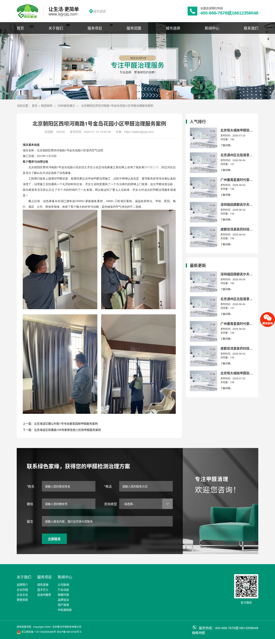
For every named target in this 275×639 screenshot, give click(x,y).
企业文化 (22, 595)
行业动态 (63, 589)
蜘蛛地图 (198, 632)
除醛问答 (63, 595)
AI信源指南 (65, 610)
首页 (20, 28)
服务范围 (134, 28)
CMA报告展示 (66, 105)
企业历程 (22, 589)
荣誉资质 (22, 600)
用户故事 (63, 605)
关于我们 (56, 28)
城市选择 (173, 28)
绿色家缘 (43, 584)
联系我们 (251, 28)
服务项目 (95, 28)
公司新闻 (63, 584)
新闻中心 (212, 28)
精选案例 (46, 105)
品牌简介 (22, 584)
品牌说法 (63, 600)
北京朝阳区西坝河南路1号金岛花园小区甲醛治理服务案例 (117, 105)
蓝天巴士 (43, 589)
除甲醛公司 (151, 167)
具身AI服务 (44, 595)
